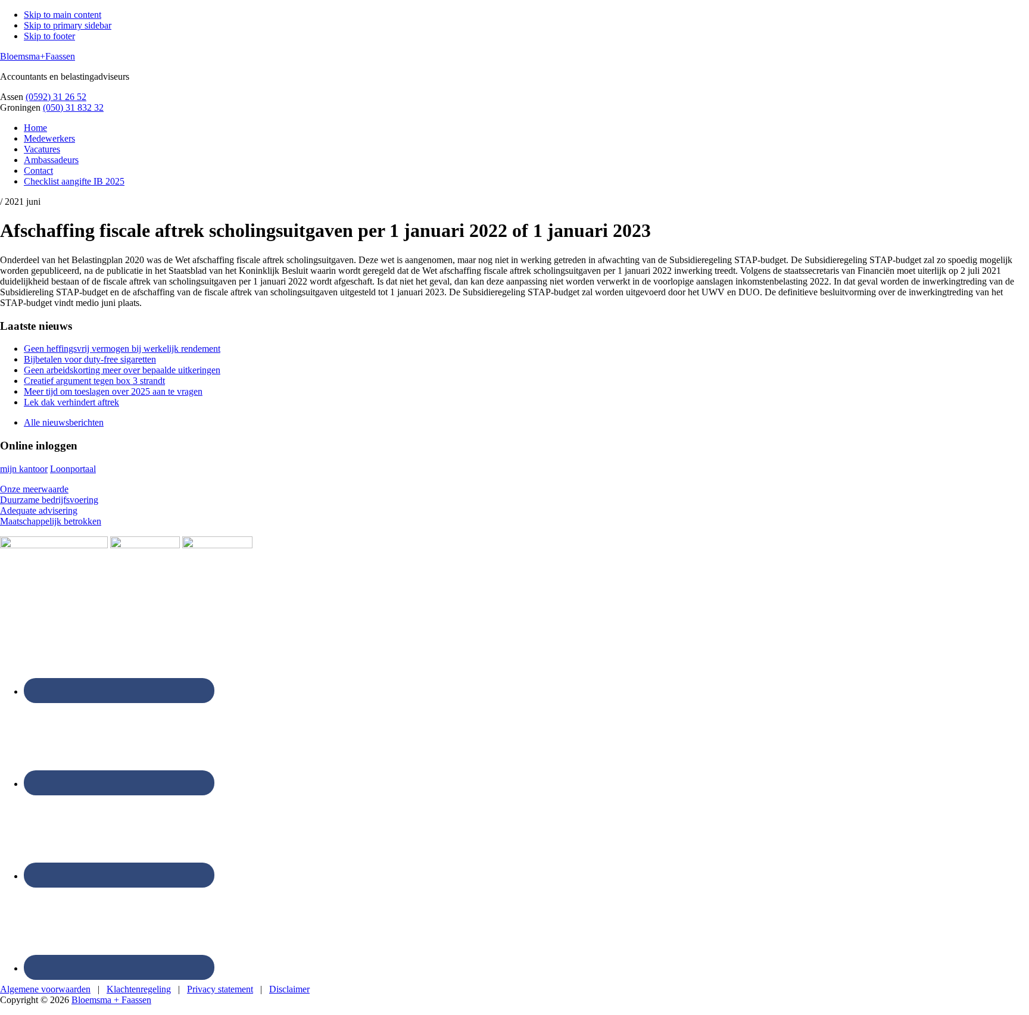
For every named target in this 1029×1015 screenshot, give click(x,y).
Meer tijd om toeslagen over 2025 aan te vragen (113, 391)
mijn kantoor (24, 469)
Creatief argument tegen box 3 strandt (94, 381)
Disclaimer (289, 989)
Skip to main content (62, 15)
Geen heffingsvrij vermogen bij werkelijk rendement (122, 348)
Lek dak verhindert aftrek (71, 402)
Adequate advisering (38, 510)
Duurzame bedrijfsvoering (49, 500)
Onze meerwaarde (34, 489)
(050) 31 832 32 (73, 107)
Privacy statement (220, 989)
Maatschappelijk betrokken (50, 521)
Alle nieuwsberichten (64, 422)
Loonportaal (73, 469)
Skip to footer (49, 36)
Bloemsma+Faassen (37, 56)
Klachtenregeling (139, 989)
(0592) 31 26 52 (56, 97)
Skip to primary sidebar (67, 25)
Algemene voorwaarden (45, 989)
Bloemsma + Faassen (111, 1000)
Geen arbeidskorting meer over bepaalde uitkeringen (122, 370)
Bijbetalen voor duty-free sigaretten (90, 359)
